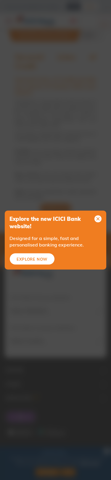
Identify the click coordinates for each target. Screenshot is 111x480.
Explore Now (32, 259)
